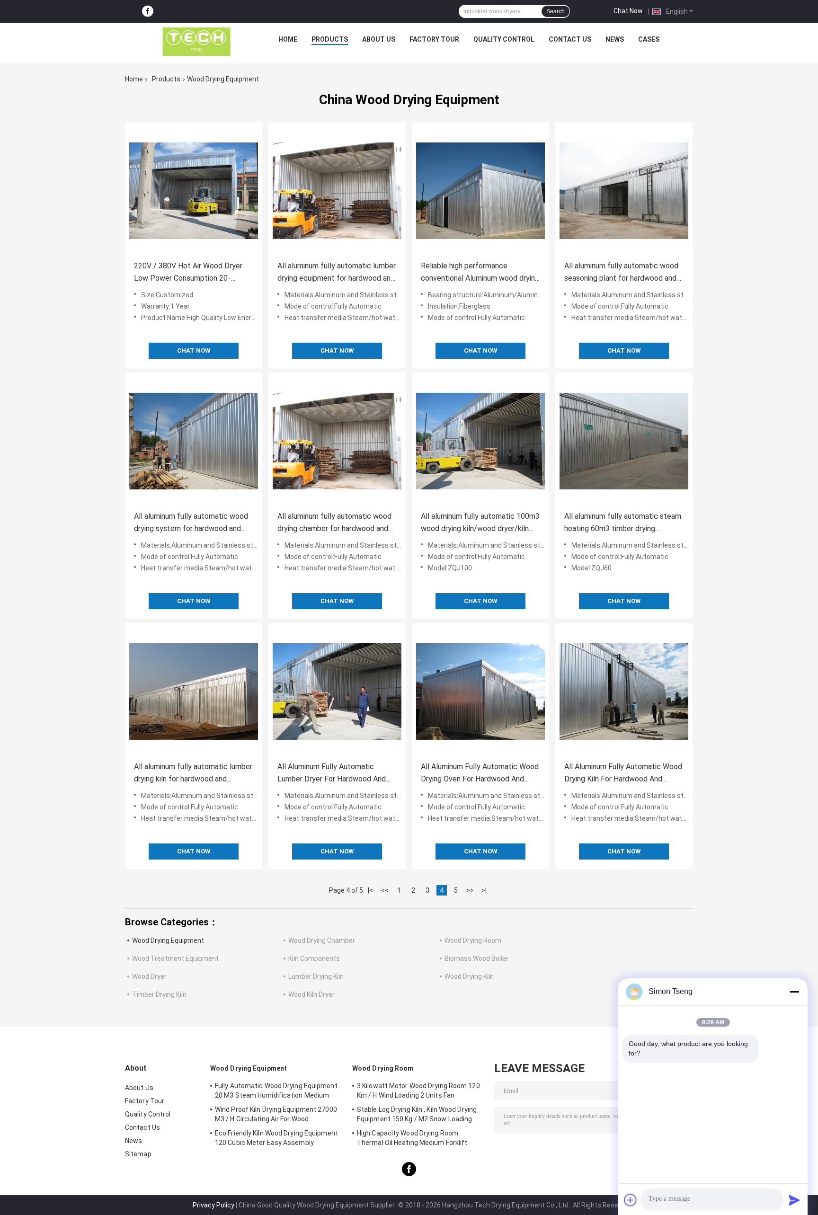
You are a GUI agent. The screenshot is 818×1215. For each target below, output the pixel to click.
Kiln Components (314, 958)
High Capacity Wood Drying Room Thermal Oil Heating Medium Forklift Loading (412, 1139)
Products (329, 39)
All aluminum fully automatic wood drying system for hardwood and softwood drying (191, 523)
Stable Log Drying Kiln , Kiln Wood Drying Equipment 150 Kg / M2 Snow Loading (417, 1114)
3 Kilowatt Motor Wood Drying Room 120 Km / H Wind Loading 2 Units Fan (418, 1090)
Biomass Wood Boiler (476, 958)
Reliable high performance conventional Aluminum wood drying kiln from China (480, 272)
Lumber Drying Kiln (316, 976)
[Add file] (630, 1199)
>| (484, 890)
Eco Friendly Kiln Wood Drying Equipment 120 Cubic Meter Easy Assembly (276, 1137)
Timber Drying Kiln (159, 994)
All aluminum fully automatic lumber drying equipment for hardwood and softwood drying (336, 272)
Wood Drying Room (473, 940)
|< (370, 890)
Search (555, 11)
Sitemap (138, 1154)
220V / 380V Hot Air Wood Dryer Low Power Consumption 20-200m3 (188, 272)
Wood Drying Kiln (469, 976)
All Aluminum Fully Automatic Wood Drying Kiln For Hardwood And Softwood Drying (623, 773)
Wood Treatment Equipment (175, 958)
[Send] (794, 1199)
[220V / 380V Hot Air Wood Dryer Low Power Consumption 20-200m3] (193, 190)
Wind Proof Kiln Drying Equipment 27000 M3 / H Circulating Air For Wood (276, 1114)
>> (470, 890)
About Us (378, 39)
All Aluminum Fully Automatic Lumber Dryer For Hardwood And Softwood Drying (331, 773)
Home (287, 39)
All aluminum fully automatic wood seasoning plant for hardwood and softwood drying (621, 272)
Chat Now (628, 11)
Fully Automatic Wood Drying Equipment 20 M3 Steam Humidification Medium (276, 1090)
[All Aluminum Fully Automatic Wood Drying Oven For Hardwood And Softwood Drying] (480, 691)
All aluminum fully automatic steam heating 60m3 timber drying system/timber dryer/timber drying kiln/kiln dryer (622, 523)
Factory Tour (434, 39)
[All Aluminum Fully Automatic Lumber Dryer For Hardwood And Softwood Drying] (337, 691)
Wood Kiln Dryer (311, 994)
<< (385, 890)
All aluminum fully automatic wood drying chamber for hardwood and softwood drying (334, 523)
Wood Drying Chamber (321, 940)
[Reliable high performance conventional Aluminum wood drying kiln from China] (480, 190)
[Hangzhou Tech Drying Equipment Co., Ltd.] (196, 41)
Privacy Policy (213, 1205)
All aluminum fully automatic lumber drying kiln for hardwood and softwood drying (193, 773)
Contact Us (570, 39)
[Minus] (794, 991)
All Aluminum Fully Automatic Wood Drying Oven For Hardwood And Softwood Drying (480, 773)
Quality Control (503, 39)
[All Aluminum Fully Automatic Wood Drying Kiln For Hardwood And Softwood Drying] (624, 691)
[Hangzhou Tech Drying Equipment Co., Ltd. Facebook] (147, 12)
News (614, 39)
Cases (648, 39)
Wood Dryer (149, 976)
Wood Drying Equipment (168, 940)
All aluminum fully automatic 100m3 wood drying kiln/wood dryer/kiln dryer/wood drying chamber (480, 523)
